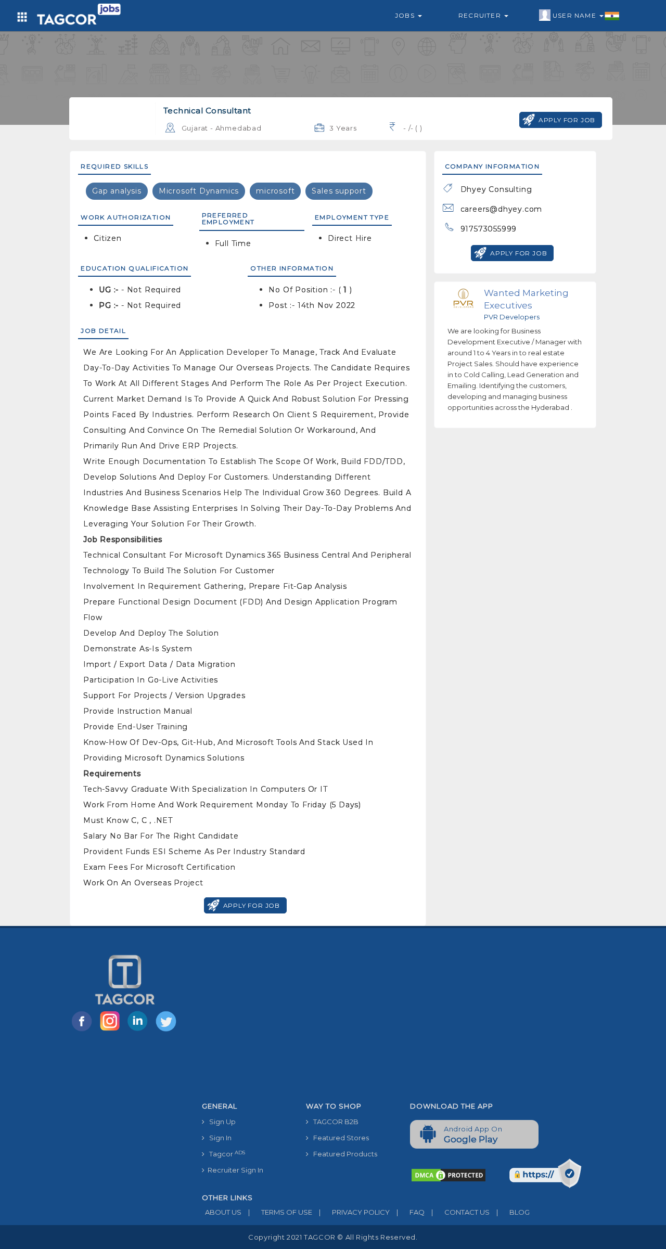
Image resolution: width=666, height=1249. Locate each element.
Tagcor (224, 1154)
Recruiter (480, 15)
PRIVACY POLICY (354, 1212)
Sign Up (220, 1121)
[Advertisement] (402, 1019)
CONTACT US (460, 1212)
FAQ (410, 1212)
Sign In (218, 1138)
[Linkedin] (140, 1030)
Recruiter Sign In (233, 1170)
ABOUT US (221, 1212)
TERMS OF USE (280, 1212)
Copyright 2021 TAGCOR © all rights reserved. (332, 1237)
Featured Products (343, 1154)
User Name (575, 15)
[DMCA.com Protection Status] (448, 1174)
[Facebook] (84, 1030)
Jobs (406, 15)
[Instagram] (112, 1030)
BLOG (513, 1212)
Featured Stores (339, 1138)
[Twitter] (167, 1030)
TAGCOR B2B (333, 1121)
